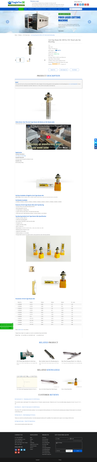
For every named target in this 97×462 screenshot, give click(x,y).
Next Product (74, 69)
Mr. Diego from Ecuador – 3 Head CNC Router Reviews (25, 421)
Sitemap (60, 459)
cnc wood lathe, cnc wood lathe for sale (28, 335)
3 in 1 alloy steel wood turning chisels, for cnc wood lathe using (72, 363)
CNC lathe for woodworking (20, 155)
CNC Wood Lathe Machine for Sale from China (27, 361)
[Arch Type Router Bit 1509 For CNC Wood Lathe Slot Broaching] (20, 60)
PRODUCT (48, 342)
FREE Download (5, 327)
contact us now (20, 329)
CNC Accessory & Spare (46, 452)
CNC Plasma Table (45, 444)
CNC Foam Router (45, 439)
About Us (31, 447)
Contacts (31, 449)
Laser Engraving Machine (46, 447)
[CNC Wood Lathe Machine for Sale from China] (27, 354)
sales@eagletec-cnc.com (21, 439)
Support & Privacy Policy (34, 444)
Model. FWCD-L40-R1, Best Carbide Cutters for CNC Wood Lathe (49, 364)
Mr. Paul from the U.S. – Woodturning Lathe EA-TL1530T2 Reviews (27, 399)
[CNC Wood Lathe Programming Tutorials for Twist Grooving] (27, 382)
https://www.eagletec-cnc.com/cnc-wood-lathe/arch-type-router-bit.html (34, 333)
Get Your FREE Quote (6, 324)
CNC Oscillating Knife (46, 442)
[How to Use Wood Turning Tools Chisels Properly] (49, 382)
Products (20, 35)
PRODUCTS (45, 435)
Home (16, 35)
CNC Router (44, 437)
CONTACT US (18, 435)
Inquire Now (53, 69)
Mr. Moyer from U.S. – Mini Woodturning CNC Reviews (25, 414)
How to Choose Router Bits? (67, 389)
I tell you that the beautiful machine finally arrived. (24, 424)
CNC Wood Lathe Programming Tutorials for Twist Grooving (27, 389)
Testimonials (32, 442)
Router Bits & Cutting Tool (46, 454)
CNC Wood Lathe (26, 35)
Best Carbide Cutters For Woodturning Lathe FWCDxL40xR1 (49, 361)
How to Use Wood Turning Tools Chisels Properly (48, 389)
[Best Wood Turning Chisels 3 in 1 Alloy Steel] (72, 354)
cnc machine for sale (40, 335)
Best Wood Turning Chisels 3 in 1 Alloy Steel (72, 361)
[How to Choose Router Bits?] (72, 382)
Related (48, 370)
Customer (48, 395)
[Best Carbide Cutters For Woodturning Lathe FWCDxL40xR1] (49, 354)
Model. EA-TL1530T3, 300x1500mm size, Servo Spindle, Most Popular (27, 364)
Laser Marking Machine (46, 449)
